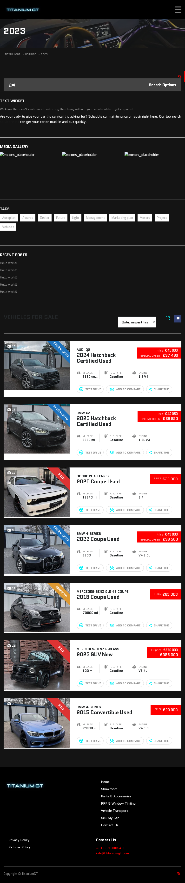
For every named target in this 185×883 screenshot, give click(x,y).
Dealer (44, 217)
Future (60, 217)
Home (105, 781)
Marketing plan (122, 217)
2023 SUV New (98, 652)
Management (95, 217)
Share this (162, 389)
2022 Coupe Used (98, 536)
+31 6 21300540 (110, 847)
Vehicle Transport (114, 810)
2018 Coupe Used (103, 594)
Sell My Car (110, 817)
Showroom (109, 789)
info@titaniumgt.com (112, 853)
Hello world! (8, 263)
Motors (145, 217)
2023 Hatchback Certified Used (96, 418)
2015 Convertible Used (104, 710)
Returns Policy (19, 847)
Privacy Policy (18, 840)
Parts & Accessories (116, 796)
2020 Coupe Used (98, 479)
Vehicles (8, 227)
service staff (9, 121)
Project (162, 217)
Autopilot (9, 217)
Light (75, 217)
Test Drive (93, 389)
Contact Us (110, 825)
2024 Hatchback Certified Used (96, 355)
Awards (27, 217)
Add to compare (128, 389)
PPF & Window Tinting (118, 803)
